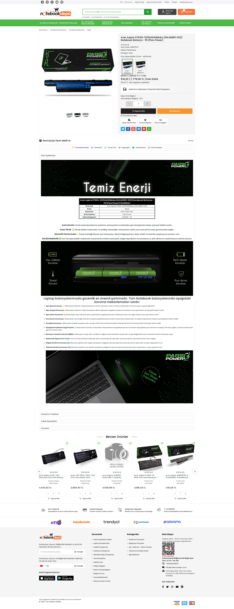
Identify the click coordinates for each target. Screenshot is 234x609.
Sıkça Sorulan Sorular (154, 2)
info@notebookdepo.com (176, 567)
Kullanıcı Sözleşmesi (102, 551)
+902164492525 (172, 563)
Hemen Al (176, 111)
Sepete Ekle (140, 111)
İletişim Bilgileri (99, 566)
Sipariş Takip (139, 2)
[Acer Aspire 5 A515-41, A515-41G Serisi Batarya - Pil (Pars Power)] (148, 456)
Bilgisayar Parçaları (136, 543)
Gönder (80, 552)
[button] (186, 12)
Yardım (166, 2)
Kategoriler (133, 534)
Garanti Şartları (99, 558)
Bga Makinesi (134, 554)
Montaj (190, 140)
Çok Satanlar (96, 17)
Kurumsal (97, 534)
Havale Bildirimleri (101, 577)
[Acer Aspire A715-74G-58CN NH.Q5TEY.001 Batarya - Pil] (53, 456)
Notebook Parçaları (136, 539)
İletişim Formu (99, 573)
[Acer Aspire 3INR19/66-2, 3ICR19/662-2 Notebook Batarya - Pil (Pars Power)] (180, 456)
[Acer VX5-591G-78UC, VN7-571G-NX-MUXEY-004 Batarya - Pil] (85, 456)
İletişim (174, 2)
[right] (195, 471)
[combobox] (42, 566)
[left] (39, 471)
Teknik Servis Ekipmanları (139, 551)
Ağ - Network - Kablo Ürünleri (140, 547)
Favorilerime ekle (130, 115)
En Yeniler (86, 17)
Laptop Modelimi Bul (101, 543)
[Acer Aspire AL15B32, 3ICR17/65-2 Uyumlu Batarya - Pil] (117, 456)
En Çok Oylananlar (111, 17)
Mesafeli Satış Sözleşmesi (104, 554)
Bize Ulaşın (167, 534)
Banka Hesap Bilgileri (102, 570)
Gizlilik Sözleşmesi (101, 547)
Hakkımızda (98, 562)
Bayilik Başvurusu (186, 2)
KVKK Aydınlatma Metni (103, 539)
